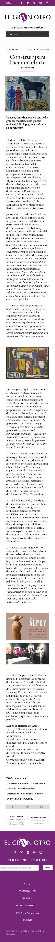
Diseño (27, 920)
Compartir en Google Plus (42, 806)
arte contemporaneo (19, 783)
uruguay (29, 798)
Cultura (27, 898)
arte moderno (39, 783)
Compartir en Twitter (27, 806)
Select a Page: (13, 34)
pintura (40, 793)
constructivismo (27, 788)
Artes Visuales (43, 50)
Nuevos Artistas (27, 905)
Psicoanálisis (27, 891)
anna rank (21, 778)
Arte (31, 50)
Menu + (9, 3)
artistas (12, 788)
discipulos (14, 793)
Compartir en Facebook (13, 806)
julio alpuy (28, 793)
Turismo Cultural (27, 912)
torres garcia (15, 798)
